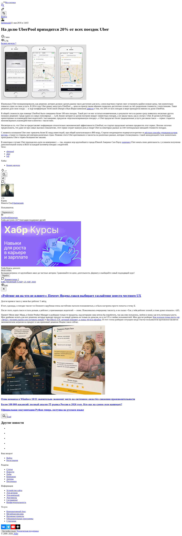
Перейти (5, 276)
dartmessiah (6, 23)
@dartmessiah (18, 203)
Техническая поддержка (28, 531)
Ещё (9, 417)
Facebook (5, 217)
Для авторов (12, 493)
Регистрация (12, 460)
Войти (9, 458)
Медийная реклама (15, 514)
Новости (10, 472)
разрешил (126, 142)
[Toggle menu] (2, 3)
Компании (11, 476)
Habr (15, 534)
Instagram (13, 217)
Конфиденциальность (16, 502)
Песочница (11, 481)
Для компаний (12, 495)
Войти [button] (4, 17)
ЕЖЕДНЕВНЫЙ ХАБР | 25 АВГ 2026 (18, 282)
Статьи (9, 469)
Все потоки (10, 2)
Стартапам (11, 521)
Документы (11, 497)
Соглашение (12, 500)
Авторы (10, 479)
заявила (90, 108)
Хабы (8, 474)
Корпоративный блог (16, 511)
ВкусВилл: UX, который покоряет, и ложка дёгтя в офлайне (74, 319)
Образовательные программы (19, 519)
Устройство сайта (14, 490)
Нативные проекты (15, 516)
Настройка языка (9, 531)
